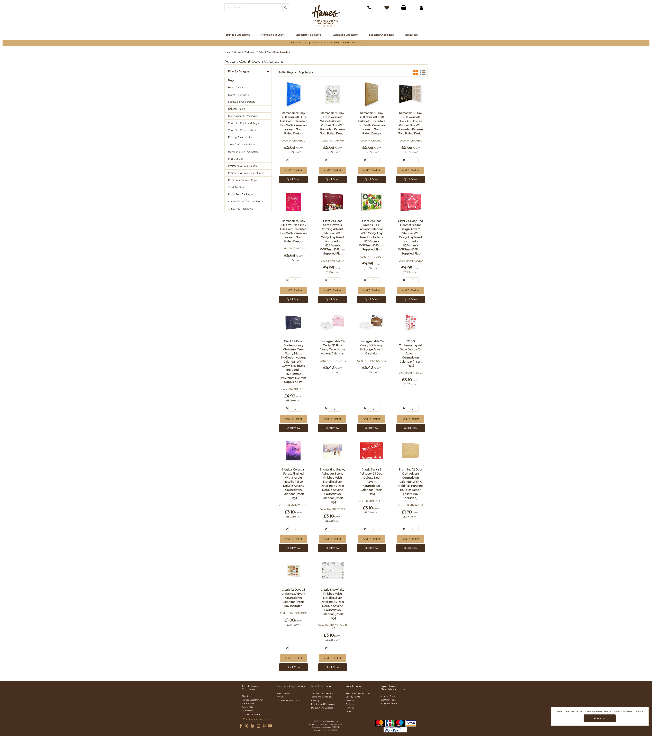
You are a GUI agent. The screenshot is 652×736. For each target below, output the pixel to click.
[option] (326, 43)
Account (350, 700)
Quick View (293, 179)
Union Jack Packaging (241, 194)
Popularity (305, 72)
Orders (349, 711)
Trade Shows (248, 703)
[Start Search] (285, 7)
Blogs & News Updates (322, 707)
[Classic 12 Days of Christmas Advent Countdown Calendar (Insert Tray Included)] (293, 570)
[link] (241, 726)
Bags (231, 80)
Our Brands (247, 710)
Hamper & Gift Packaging (243, 151)
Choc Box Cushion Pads (242, 130)
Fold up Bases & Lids (240, 137)
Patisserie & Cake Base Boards (246, 173)
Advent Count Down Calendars (246, 201)
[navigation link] (369, 7)
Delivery (350, 704)
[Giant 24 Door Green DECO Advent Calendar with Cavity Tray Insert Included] (371, 202)
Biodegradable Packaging (243, 116)
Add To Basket (293, 170)
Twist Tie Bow (236, 187)
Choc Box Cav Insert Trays (243, 123)
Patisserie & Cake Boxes (242, 165)
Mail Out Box (235, 158)
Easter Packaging (238, 94)
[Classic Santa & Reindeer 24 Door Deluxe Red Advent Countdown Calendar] (371, 450)
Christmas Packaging (240, 208)
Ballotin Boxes (236, 108)
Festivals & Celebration (241, 101)
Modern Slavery (284, 693)
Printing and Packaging (323, 704)
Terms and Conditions (321, 696)
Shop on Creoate (389, 703)
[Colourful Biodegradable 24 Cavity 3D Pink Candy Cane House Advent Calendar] (332, 322)
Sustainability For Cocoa (288, 700)
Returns (350, 707)
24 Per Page (286, 72)
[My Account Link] (421, 7)
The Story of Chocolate (322, 693)
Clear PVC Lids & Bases (242, 144)
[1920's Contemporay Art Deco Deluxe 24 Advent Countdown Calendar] (410, 322)
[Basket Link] (404, 8)
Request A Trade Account (358, 693)
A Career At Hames (251, 714)
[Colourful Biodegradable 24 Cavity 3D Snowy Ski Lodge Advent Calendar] (371, 322)
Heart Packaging (238, 87)
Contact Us (247, 707)
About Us (246, 696)
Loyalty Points (353, 696)
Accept (601, 718)
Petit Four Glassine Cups (242, 180)
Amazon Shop (388, 696)
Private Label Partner (252, 700)
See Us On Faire (388, 700)
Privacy (280, 696)
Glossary (315, 700)
